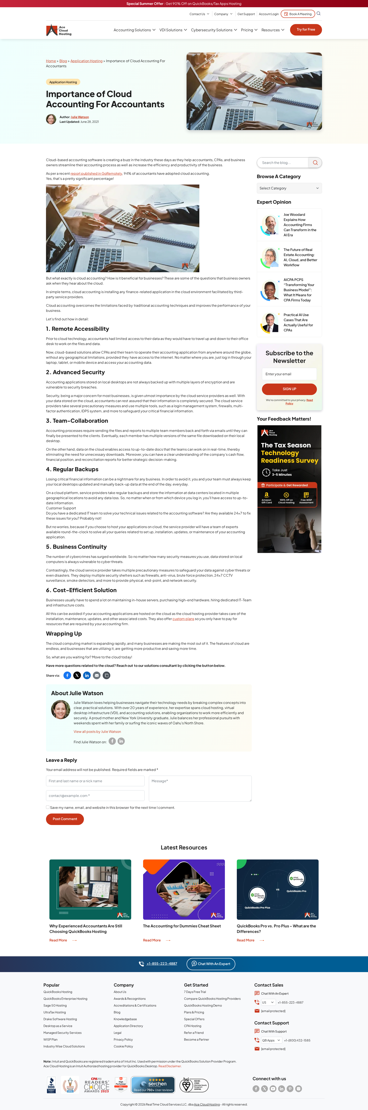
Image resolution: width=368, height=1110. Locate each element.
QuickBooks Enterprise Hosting (65, 998)
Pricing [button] (247, 29)
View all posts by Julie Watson (97, 731)
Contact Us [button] (197, 14)
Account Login (269, 14)
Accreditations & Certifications (135, 1005)
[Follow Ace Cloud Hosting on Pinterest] (290, 1088)
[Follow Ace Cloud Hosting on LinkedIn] (281, 1088)
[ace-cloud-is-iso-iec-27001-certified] (194, 1084)
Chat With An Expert (214, 963)
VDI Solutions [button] (171, 29)
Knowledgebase (125, 1019)
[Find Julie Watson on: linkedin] (121, 741)
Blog (63, 61)
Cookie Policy (123, 1046)
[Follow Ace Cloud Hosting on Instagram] (298, 1088)
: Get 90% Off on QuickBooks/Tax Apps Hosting (184, 3)
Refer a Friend (194, 1032)
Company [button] (221, 14)
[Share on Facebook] (67, 675)
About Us (120, 992)
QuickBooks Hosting (57, 992)
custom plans (183, 618)
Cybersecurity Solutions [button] (211, 29)
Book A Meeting (300, 14)
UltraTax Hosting (54, 1012)
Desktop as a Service (57, 1026)
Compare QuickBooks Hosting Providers (212, 998)
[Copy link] (106, 675)
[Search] (315, 163)
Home (51, 61)
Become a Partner (196, 1039)
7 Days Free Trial (195, 992)
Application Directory (128, 1026)
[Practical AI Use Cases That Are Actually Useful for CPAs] (270, 323)
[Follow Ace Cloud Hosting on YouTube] (273, 1088)
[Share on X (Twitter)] (77, 675)
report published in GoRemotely (96, 173)
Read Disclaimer (169, 1066)
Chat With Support (274, 1031)
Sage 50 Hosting (55, 1005)
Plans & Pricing (194, 1012)
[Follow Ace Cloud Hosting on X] (264, 1088)
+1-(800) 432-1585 (297, 1040)
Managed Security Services (62, 1032)
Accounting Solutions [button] (132, 29)
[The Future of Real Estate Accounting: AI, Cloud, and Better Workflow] (270, 257)
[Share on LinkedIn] (87, 675)
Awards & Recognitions (130, 998)
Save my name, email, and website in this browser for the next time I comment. (112, 807)
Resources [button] (271, 29)
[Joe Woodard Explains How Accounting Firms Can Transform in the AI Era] (270, 225)
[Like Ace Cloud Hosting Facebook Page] (256, 1088)
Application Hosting (86, 61)
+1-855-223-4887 (161, 963)
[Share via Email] (97, 675)
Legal (117, 1032)
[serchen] (153, 1085)
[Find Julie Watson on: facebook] (112, 741)
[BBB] (51, 1085)
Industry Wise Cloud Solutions (64, 1046)
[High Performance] (121, 1085)
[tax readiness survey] (289, 489)
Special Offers (194, 1019)
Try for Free (306, 29)
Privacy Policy (123, 1039)
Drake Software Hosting (60, 1019)
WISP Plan (50, 1039)
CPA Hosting (192, 1026)
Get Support (246, 14)
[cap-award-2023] (96, 1085)
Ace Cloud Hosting (207, 1104)
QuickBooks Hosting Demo (203, 1005)
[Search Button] (318, 14)
